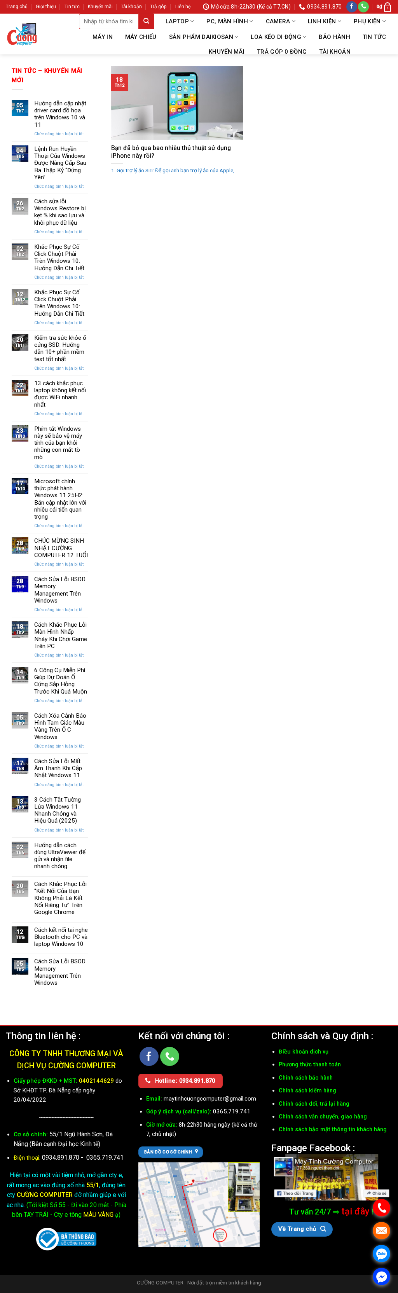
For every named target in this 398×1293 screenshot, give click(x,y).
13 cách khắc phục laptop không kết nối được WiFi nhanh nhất (60, 394)
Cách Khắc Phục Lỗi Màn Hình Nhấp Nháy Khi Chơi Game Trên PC (60, 635)
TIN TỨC (374, 36)
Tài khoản (131, 6)
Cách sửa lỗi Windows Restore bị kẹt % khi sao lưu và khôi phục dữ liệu (60, 212)
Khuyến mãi (100, 6)
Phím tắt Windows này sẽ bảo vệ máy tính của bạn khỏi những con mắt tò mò (58, 443)
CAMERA (278, 21)
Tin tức (72, 6)
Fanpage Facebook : (313, 1147)
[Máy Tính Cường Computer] (331, 1177)
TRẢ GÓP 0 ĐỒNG (282, 51)
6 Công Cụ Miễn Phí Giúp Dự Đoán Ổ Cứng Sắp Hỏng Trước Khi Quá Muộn (60, 681)
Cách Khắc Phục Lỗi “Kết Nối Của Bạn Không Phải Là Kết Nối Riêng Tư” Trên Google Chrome (60, 898)
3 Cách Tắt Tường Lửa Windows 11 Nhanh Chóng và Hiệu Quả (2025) (57, 810)
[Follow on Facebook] (351, 6)
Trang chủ (17, 6)
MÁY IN (103, 36)
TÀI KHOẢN (335, 51)
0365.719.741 (105, 1157)
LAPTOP (177, 21)
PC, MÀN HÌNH (227, 21)
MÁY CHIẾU (141, 36)
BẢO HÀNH (334, 36)
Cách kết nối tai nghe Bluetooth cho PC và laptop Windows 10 (61, 936)
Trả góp (158, 6)
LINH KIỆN (322, 21)
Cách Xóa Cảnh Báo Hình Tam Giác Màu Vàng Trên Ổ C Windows (60, 726)
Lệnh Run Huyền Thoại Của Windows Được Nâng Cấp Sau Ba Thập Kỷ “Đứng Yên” (60, 163)
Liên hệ (182, 6)
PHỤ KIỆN (367, 21)
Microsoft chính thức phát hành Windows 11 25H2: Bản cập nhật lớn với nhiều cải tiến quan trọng (60, 499)
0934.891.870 (61, 1157)
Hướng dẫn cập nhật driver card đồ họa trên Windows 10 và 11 (60, 114)
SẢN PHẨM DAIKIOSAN (201, 36)
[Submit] (146, 21)
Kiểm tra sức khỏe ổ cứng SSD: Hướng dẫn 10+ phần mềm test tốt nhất (60, 348)
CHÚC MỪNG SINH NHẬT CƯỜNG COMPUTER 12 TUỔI (61, 547)
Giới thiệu (46, 6)
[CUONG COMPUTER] (22, 34)
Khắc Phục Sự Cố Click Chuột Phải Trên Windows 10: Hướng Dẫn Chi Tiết (59, 257)
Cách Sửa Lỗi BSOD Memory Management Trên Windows (60, 590)
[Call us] (363, 6)
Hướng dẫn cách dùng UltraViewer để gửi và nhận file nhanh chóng (60, 856)
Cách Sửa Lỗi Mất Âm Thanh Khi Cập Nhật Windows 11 (58, 768)
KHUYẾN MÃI (226, 51)
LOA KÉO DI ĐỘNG (276, 36)
